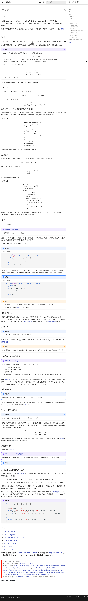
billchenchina (60, 568)
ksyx (57, 566)
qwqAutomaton (43, 572)
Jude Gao (5, 572)
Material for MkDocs (12, 599)
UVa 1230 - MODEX (9, 532)
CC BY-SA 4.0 (21, 577)
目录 (70, 9)
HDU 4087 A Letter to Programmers (13, 361)
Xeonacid (47, 566)
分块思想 (21, 474)
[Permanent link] (7, 16)
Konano (15, 572)
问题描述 (7, 331)
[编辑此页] (65, 10)
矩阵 (26, 405)
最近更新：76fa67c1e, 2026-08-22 (77, 597)
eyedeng (15, 570)
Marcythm (35, 568)
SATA (28, 577)
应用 (62, 29)
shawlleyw (52, 572)
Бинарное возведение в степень (27, 553)
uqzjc (37, 574)
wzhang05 (43, 574)
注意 (6, 301)
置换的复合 (4, 342)
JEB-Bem (59, 570)
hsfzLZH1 (49, 570)
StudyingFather (7, 574)
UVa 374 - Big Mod (9, 535)
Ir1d (15, 566)
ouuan (62, 566)
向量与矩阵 (7, 379)
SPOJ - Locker (8, 546)
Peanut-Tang (42, 568)
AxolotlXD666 (51, 568)
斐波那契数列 (28, 321)
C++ (4, 251)
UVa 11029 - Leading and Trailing (14, 537)
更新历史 (31, 561)
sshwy (27, 566)
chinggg (10, 570)
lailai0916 (22, 572)
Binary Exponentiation (55, 553)
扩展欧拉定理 (19, 307)
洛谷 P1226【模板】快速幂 (11, 229)
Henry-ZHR (11, 568)
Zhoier (48, 574)
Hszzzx (54, 570)
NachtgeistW (34, 572)
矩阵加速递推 (51, 321)
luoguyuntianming (25, 568)
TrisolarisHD (25, 574)
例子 (6, 49)
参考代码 (7, 500)
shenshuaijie (60, 572)
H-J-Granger (36, 570)
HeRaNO (53, 566)
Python (9, 251)
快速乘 (61, 438)
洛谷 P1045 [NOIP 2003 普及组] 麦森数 (14, 454)
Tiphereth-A (21, 566)
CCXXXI (5, 570)
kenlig (11, 572)
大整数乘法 (11, 449)
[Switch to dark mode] (43, 2)
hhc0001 (43, 570)
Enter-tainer (39, 566)
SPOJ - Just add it (9, 549)
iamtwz (17, 568)
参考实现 (7, 248)
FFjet (20, 570)
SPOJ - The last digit (10, 543)
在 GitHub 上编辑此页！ (27, 563)
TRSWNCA (32, 574)
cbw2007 (32, 566)
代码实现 (7, 463)
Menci (27, 572)
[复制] (64, 255)
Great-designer (27, 570)
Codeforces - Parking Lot (11, 540)
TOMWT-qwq (16, 574)
